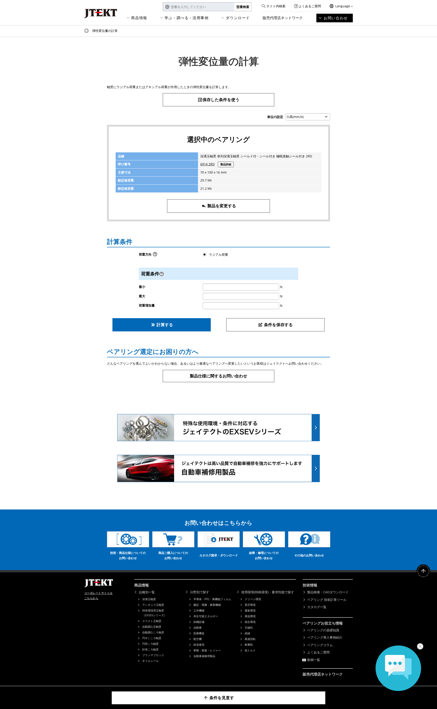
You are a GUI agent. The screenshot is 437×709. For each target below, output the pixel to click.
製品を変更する (218, 205)
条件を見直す (218, 697)
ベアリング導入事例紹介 (324, 637)
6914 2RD (207, 164)
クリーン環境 (253, 599)
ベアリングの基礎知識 (323, 630)
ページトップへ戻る (423, 571)
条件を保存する (275, 324)
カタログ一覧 (316, 607)
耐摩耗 (249, 645)
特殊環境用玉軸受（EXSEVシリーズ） (154, 613)
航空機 (197, 639)
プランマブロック (153, 655)
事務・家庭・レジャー (207, 650)
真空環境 (250, 605)
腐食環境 (250, 610)
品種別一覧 (147, 592)
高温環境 (250, 616)
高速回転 (250, 639)
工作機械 (198, 610)
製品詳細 (225, 164)
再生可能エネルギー (205, 616)
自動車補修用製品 (204, 656)
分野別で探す (199, 592)
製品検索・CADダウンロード (328, 592)
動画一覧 (313, 660)
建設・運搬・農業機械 (207, 605)
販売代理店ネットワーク (283, 17)
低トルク (250, 650)
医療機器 (198, 633)
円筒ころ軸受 (150, 644)
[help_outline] (155, 255)
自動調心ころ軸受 (153, 632)
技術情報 (310, 585)
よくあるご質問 (310, 6)
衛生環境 (250, 622)
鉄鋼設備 (198, 622)
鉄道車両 (198, 645)
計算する (161, 324)
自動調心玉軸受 (151, 627)
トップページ (86, 30)
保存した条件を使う (218, 99)
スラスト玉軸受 (151, 621)
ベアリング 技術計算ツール (326, 599)
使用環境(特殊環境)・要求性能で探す (267, 592)
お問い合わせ (336, 17)
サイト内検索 (275, 6)
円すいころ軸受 (151, 638)
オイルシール (150, 661)
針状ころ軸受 (150, 649)
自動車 (197, 628)
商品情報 (139, 17)
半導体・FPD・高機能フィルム (212, 599)
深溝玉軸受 (149, 599)
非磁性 (249, 628)
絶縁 (247, 633)
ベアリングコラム (320, 645)
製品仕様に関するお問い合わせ (218, 376)
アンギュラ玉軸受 (153, 605)
